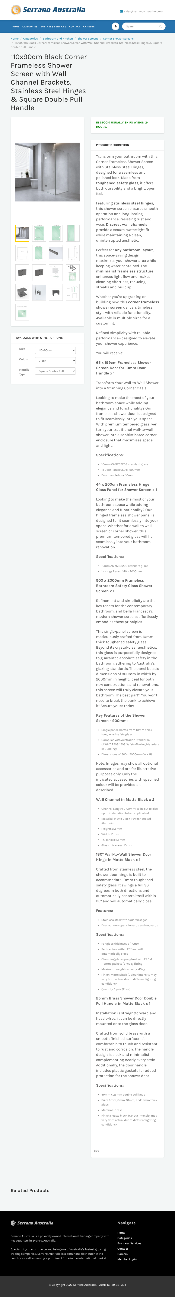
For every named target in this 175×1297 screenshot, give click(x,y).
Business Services (53, 26)
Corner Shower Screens (118, 38)
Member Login (127, 1259)
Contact (74, 26)
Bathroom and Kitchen (57, 38)
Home (15, 26)
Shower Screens (87, 38)
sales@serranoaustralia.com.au (144, 11)
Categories (30, 26)
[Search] (160, 26)
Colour (24, 359)
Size (22, 349)
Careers (89, 26)
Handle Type (24, 372)
